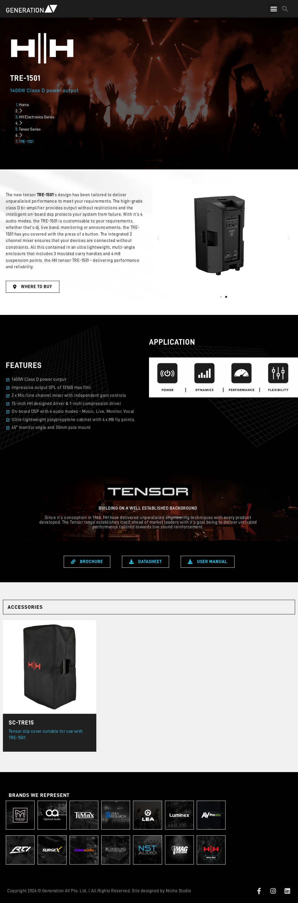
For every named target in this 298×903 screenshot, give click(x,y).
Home (24, 105)
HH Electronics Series (36, 117)
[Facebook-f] (259, 891)
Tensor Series (29, 129)
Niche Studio (178, 891)
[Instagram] (273, 891)
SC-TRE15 (21, 722)
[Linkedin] (287, 891)
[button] (273, 8)
